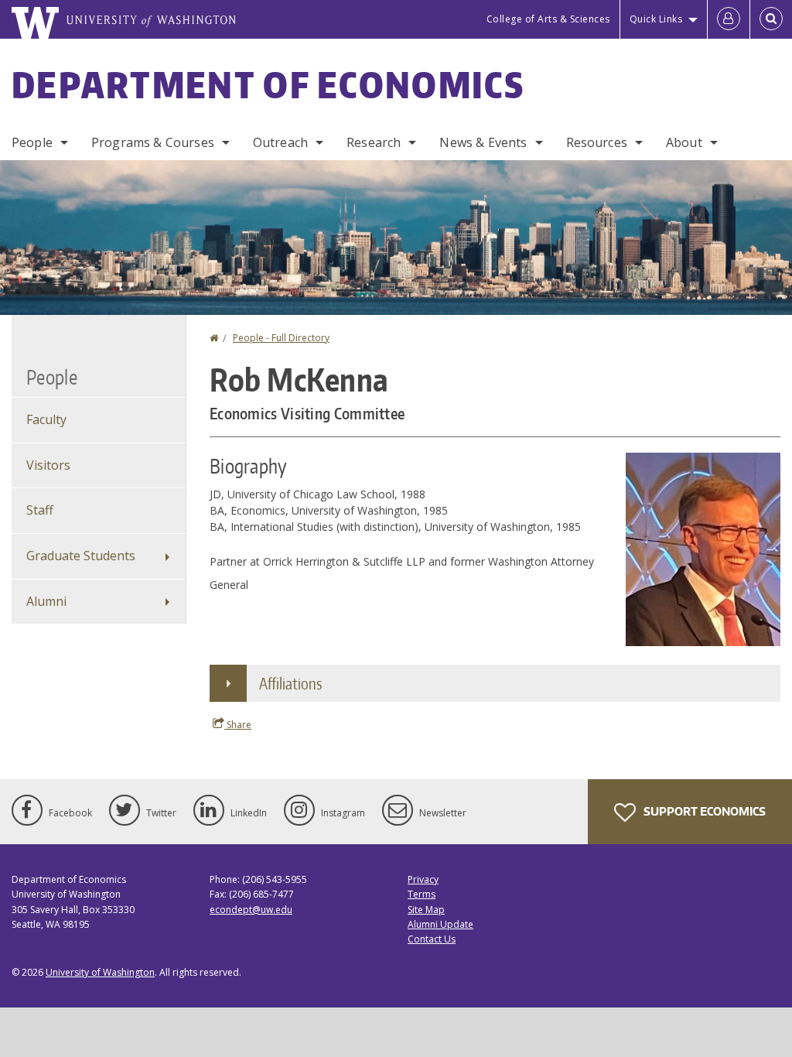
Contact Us (432, 939)
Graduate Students (80, 555)
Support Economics (703, 811)
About (684, 142)
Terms (421, 894)
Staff (39, 509)
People (32, 142)
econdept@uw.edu (251, 909)
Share (237, 724)
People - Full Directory (281, 337)
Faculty (46, 419)
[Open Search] (771, 19)
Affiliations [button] (290, 683)
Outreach (280, 142)
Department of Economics (268, 84)
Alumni (46, 601)
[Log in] (728, 19)
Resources (596, 142)
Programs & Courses (152, 142)
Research (373, 142)
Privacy (423, 879)
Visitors (48, 465)
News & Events (483, 142)
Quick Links (656, 19)
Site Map (426, 909)
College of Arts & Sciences (548, 19)
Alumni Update (440, 924)
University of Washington (100, 972)
